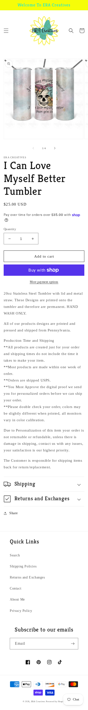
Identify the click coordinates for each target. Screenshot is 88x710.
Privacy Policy (21, 611)
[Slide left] (33, 148)
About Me (17, 599)
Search (15, 555)
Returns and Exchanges (27, 577)
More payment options (44, 282)
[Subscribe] (72, 643)
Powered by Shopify (55, 701)
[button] (6, 30)
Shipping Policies (23, 566)
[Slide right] (54, 148)
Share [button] (13, 513)
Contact (15, 588)
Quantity (10, 229)
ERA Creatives (38, 701)
